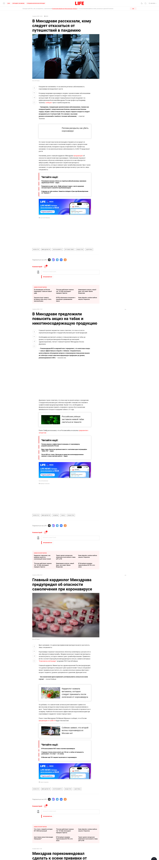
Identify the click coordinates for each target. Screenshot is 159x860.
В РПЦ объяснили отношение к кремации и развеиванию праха (65, 299)
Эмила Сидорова (44, 817)
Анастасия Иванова (45, 217)
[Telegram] (57, 259)
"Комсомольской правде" (47, 661)
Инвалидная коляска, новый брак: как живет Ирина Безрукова (87, 291)
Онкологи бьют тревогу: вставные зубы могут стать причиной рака (42, 299)
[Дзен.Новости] (49, 259)
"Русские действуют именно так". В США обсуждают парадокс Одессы (65, 291)
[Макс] (53, 259)
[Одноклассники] (65, 259)
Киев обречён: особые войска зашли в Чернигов (87, 298)
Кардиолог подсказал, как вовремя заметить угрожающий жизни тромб (42, 557)
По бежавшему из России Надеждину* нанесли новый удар (43, 291)
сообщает (48, 103)
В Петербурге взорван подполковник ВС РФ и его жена (86, 565)
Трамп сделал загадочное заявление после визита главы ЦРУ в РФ (66, 557)
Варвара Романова (45, 483)
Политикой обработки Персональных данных (64, 8)
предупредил (78, 156)
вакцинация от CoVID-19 (47, 756)
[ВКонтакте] (61, 259)
